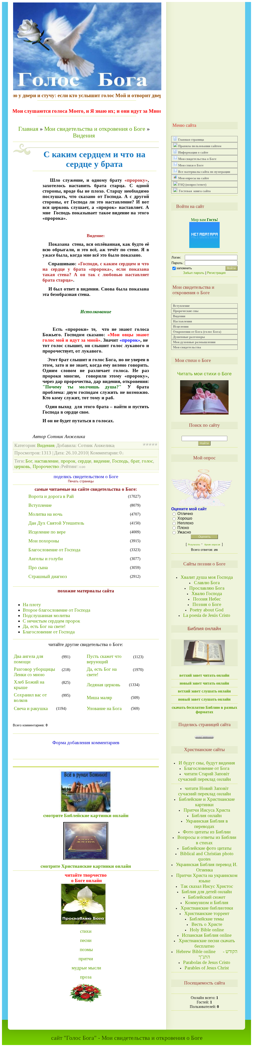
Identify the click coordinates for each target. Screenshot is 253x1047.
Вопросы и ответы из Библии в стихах (206, 840)
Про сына (38, 567)
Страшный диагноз (47, 576)
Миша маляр (99, 697)
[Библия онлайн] (204, 663)
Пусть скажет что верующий (104, 659)
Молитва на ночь (45, 514)
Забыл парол (193, 273)
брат (135, 461)
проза (85, 977)
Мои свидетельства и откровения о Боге (94, 129)
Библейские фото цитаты (207, 848)
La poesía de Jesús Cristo (206, 615)
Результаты (194, 544)
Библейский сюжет (206, 897)
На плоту (32, 604)
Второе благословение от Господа (56, 610)
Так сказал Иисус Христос (207, 886)
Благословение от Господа (54, 549)
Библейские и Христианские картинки (207, 802)
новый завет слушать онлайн (204, 699)
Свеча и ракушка (31, 708)
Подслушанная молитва (46, 615)
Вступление (40, 505)
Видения (84, 135)
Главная (28, 129)
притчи (86, 958)
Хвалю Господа (206, 593)
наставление (46, 461)
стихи (85, 931)
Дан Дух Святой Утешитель (56, 523)
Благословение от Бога (206, 768)
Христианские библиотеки (207, 908)
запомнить (184, 268)
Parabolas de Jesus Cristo (206, 962)
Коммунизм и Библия (206, 902)
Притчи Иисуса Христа (207, 810)
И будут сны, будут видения (207, 762)
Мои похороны (43, 540)
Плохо (183, 527)
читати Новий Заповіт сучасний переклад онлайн (204, 791)
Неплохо (185, 523)
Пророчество (46, 466)
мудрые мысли (86, 967)
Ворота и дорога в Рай (51, 496)
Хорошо (184, 518)
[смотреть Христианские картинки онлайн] (85, 790)
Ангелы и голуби (45, 558)
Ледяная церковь (103, 684)
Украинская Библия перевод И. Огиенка (206, 867)
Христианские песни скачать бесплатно (207, 943)
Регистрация (216, 273)
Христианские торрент (206, 913)
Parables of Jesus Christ (207, 967)
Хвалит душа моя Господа (207, 577)
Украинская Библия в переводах (207, 823)
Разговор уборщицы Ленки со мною (34, 672)
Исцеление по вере (46, 532)
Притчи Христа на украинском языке (206, 878)
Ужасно (184, 532)
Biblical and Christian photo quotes (206, 856)
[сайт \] (86, 903)
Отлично (185, 514)
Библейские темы (207, 918)
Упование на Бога (104, 708)
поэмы (86, 949)
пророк (68, 461)
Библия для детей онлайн (207, 891)
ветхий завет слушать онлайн (204, 691)
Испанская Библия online (207, 935)
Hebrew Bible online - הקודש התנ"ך (206, 954)
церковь (22, 466)
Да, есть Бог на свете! (44, 626)
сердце (84, 461)
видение (102, 461)
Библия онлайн (207, 815)
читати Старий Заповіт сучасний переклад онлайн (204, 776)
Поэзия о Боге (206, 604)
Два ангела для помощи (28, 659)
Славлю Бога (207, 582)
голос (147, 461)
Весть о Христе (206, 924)
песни (85, 940)
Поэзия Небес (207, 598)
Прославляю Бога (206, 588)
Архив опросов (212, 544)
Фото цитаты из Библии (207, 831)
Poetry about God (207, 609)
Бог (28, 461)
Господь (120, 461)
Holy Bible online (207, 929)
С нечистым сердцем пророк (51, 621)
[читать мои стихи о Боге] (204, 413)
